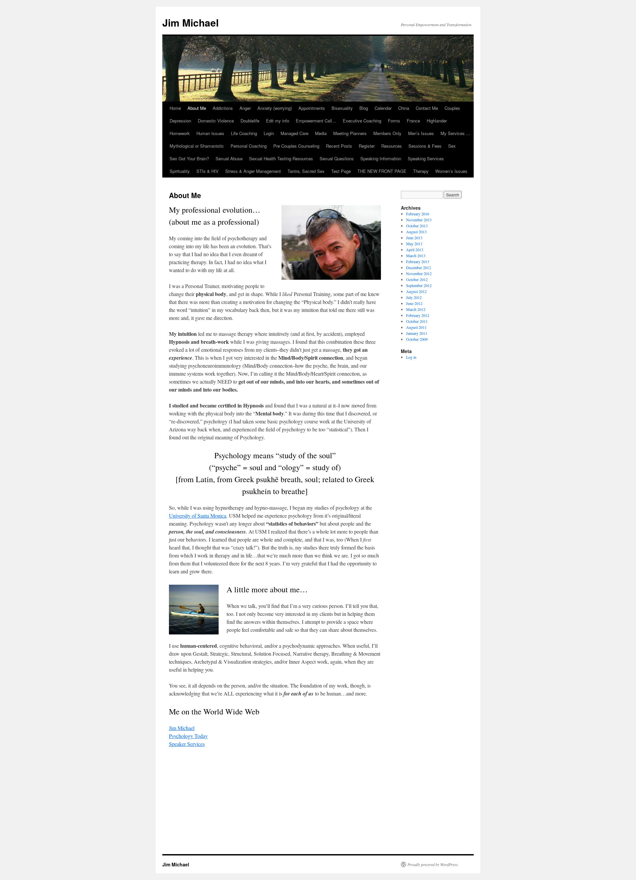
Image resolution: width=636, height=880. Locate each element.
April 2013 (414, 249)
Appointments (311, 108)
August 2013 (416, 231)
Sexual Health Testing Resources (281, 158)
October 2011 (417, 321)
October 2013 (417, 225)
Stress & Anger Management (253, 171)
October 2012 (417, 279)
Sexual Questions (337, 158)
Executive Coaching (362, 120)
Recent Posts (339, 146)
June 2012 (414, 303)
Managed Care (294, 133)
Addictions (223, 108)
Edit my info (277, 120)
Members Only (387, 133)
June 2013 (414, 237)
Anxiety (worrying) (274, 108)
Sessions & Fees (425, 146)
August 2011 (416, 327)
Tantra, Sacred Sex (306, 171)
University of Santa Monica (197, 515)
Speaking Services (426, 158)
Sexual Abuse (229, 158)
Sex (452, 146)
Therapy (421, 171)
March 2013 (415, 255)
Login (269, 133)
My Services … (455, 133)
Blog (363, 108)
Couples (452, 108)
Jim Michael (190, 22)
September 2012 (419, 285)
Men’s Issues (421, 133)
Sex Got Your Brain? (189, 158)
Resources (391, 146)
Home (175, 108)
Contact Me (427, 108)
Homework (180, 133)
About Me (196, 108)
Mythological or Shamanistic (197, 146)
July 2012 (414, 297)
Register (367, 146)
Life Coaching (244, 133)
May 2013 (414, 243)
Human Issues (210, 133)
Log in (411, 357)
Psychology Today (188, 735)
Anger (245, 108)
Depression (180, 120)
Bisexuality (342, 108)
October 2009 (417, 339)
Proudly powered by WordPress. (433, 864)
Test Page (341, 171)
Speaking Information (380, 158)
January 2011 (416, 333)
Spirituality (180, 171)
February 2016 (417, 213)
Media (321, 133)
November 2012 (419, 273)
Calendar (383, 108)
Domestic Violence (216, 120)
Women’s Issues (451, 171)
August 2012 (416, 291)
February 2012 (417, 315)
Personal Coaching (249, 146)
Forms (394, 120)
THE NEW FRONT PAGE (381, 171)
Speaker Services (187, 743)
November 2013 (419, 219)
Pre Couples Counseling (296, 146)
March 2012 (415, 309)
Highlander (437, 120)
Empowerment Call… (316, 120)
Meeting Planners (350, 133)
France (413, 120)
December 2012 (418, 267)
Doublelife (249, 120)
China (403, 108)
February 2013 (417, 261)
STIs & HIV (207, 171)
